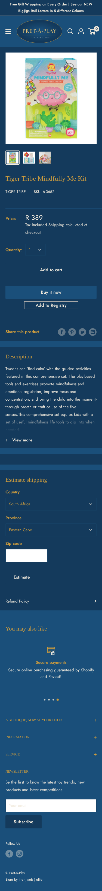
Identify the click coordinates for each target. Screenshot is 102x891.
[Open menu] (8, 31)
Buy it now (51, 292)
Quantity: (13, 250)
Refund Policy (17, 601)
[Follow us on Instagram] (19, 854)
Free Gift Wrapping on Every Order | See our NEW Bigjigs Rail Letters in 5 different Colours (51, 7)
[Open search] (70, 31)
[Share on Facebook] (62, 332)
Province (13, 518)
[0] (92, 31)
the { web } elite (30, 879)
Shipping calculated (65, 225)
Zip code (13, 543)
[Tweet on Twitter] (82, 332)
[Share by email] (93, 332)
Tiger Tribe (15, 191)
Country (12, 492)
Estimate (22, 577)
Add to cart (51, 270)
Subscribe (23, 822)
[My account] (81, 31)
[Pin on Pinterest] (72, 332)
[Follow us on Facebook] (9, 854)
